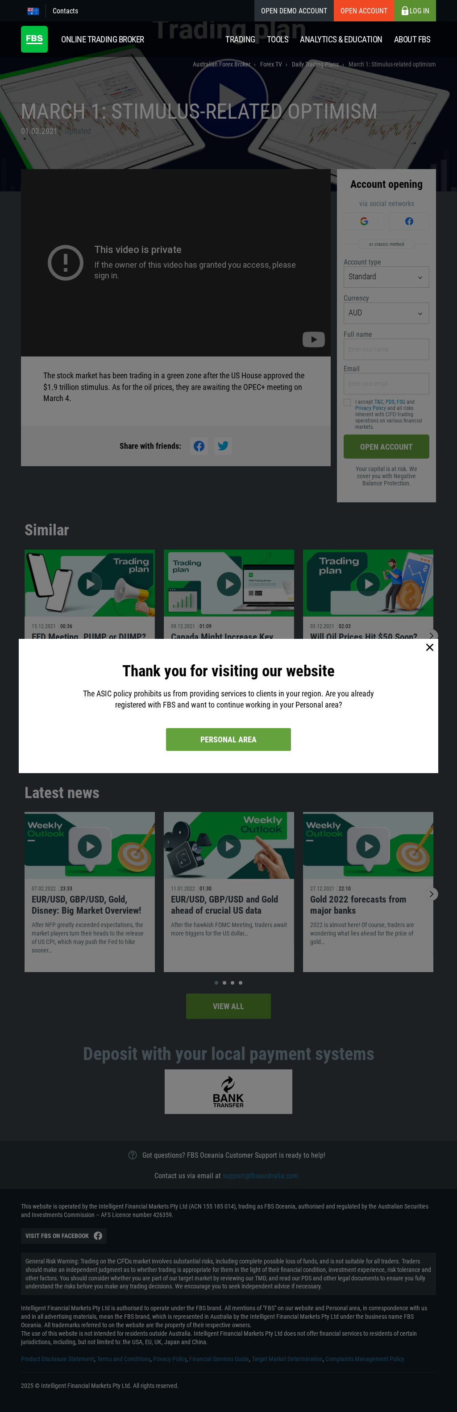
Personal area (228, 739)
